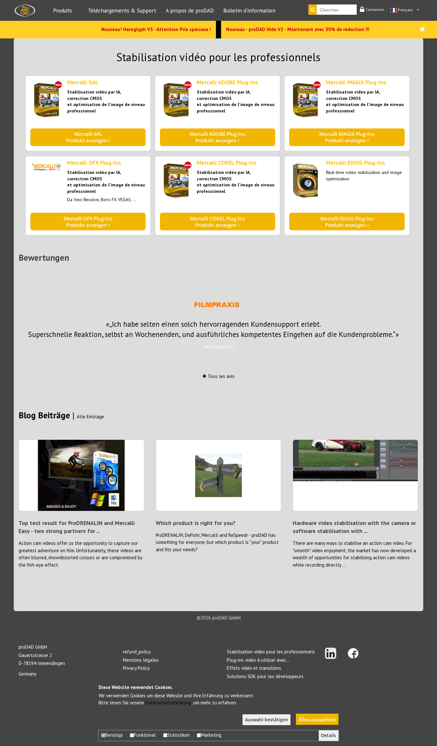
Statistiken (178, 735)
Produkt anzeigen (87, 137)
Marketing (211, 735)
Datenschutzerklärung (168, 703)
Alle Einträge (90, 417)
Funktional (145, 735)
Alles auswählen (317, 719)
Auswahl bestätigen (266, 720)
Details (328, 735)
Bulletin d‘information (249, 10)
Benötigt (114, 735)
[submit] (312, 9)
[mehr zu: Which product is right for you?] (218, 475)
